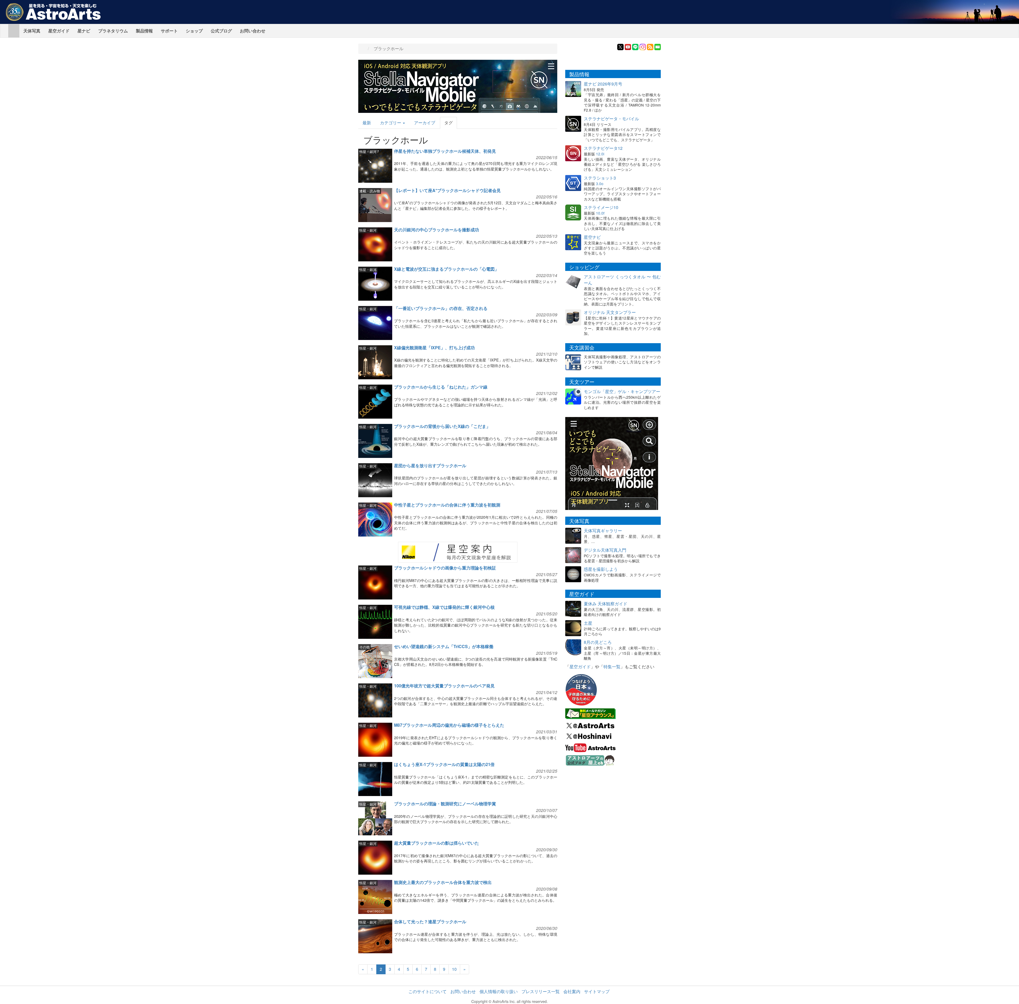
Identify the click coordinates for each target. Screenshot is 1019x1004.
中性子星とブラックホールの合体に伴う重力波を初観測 (447, 505)
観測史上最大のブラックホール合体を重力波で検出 (443, 882)
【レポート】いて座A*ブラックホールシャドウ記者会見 (447, 190)
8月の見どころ (598, 642)
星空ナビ (592, 237)
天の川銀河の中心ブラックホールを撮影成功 (436, 230)
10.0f (600, 213)
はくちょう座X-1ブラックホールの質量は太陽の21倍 (444, 764)
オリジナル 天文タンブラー (610, 312)
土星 (588, 623)
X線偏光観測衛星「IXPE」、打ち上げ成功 (434, 347)
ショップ (194, 31)
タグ (448, 123)
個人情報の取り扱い (499, 991)
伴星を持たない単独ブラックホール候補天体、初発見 (445, 151)
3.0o (599, 183)
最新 (366, 123)
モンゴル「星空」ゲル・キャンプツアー (622, 391)
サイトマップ (597, 991)
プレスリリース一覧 (540, 991)
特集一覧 (611, 666)
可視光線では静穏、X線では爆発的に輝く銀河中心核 (444, 607)
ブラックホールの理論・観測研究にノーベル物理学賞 (445, 804)
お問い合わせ (252, 31)
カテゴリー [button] (391, 123)
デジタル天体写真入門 (605, 550)
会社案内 (571, 991)
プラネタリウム (113, 31)
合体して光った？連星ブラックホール (430, 921)
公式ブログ (221, 31)
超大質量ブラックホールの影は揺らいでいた (436, 843)
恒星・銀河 (368, 151)
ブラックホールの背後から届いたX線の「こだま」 (442, 426)
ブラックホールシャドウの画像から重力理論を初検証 (445, 568)
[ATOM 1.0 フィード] (650, 46)
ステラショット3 (600, 178)
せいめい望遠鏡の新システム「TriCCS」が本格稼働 (443, 646)
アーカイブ (424, 123)
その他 (364, 646)
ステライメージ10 (601, 207)
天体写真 (31, 31)
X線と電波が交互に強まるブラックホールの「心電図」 (446, 269)
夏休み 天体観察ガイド (605, 604)
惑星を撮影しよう (601, 569)
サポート (169, 31)
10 (454, 969)
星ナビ (83, 31)
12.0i (600, 153)
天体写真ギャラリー (603, 530)
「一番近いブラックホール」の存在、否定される (440, 308)
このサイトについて (427, 991)
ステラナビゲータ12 (603, 148)
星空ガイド (59, 31)
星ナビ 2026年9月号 (603, 84)
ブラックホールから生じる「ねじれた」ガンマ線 (440, 387)
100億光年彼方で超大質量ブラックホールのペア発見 (444, 686)
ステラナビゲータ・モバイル (611, 119)
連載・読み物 (369, 190)
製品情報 (144, 31)
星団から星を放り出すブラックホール (430, 465)
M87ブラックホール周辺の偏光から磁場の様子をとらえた (449, 725)
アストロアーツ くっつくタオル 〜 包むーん (622, 280)
